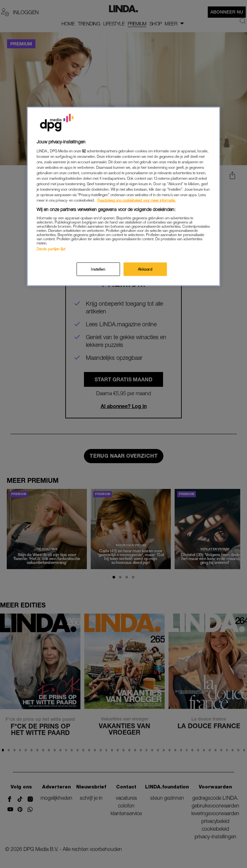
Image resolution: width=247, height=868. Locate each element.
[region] (123, 196)
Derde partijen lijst (51, 249)
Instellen (98, 269)
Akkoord (145, 269)
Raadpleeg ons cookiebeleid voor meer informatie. (136, 200)
